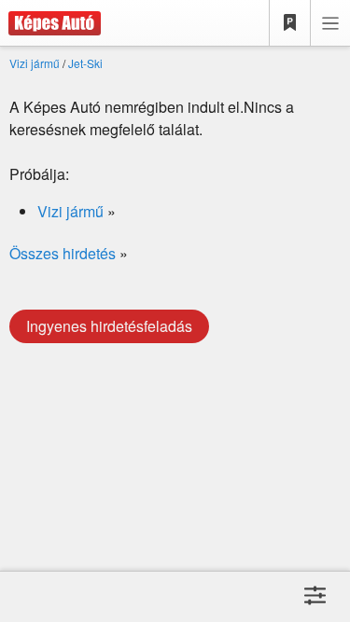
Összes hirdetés (62, 253)
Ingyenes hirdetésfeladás (109, 326)
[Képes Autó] (50, 23)
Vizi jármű (34, 63)
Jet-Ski (85, 63)
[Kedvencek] (290, 23)
